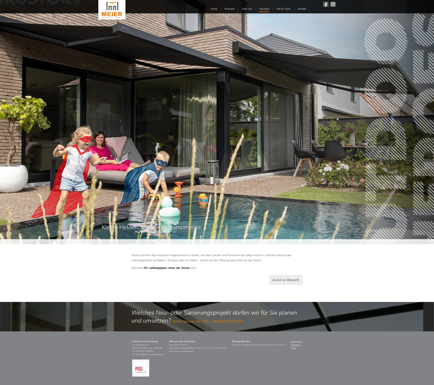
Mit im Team (284, 9)
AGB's (293, 348)
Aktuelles (264, 9)
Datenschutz (296, 341)
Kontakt (302, 9)
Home (214, 9)
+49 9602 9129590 (226, 321)
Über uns (247, 9)
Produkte (230, 9)
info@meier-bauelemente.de (151, 354)
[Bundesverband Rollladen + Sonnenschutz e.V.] (140, 368)
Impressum (296, 344)
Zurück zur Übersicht (285, 280)
